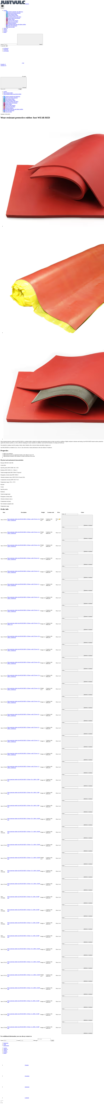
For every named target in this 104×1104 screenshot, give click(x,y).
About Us (5, 1049)
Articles (5, 1050)
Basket (4, 1053)
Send (52, 1040)
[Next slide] (2, 1100)
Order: (63, 514)
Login (20, 89)
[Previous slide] (1, 1100)
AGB (4, 1044)
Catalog (5, 91)
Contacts (5, 1051)
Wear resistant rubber (8, 92)
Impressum (5, 1043)
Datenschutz (6, 1045)
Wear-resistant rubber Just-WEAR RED (12, 94)
